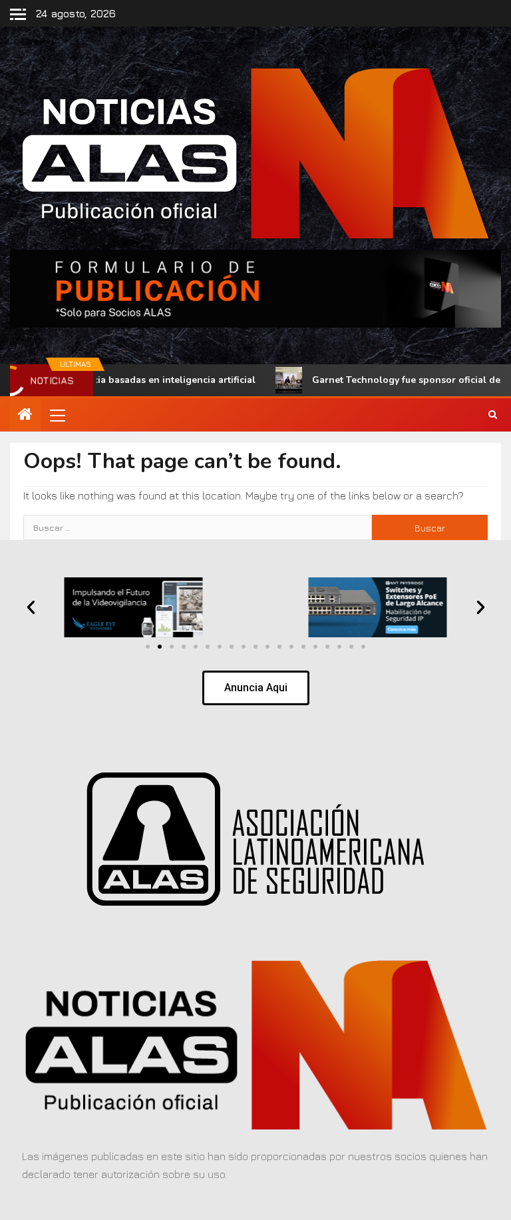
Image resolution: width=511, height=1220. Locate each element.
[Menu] (56, 415)
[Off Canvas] (18, 14)
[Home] (25, 415)
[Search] (492, 415)
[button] (56, 415)
